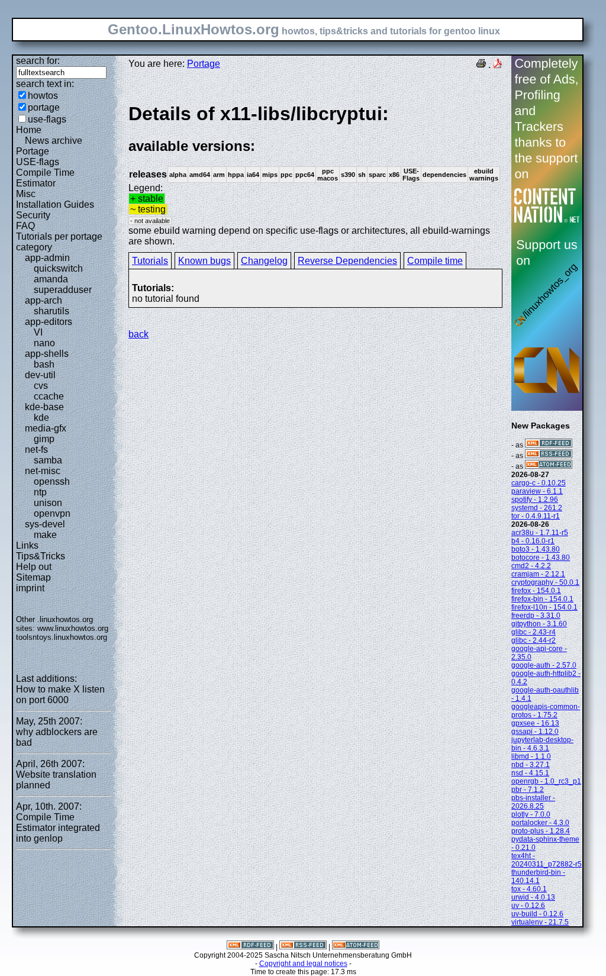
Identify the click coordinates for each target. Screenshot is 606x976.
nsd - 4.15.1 (530, 773)
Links (27, 545)
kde (41, 418)
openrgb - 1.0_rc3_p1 (546, 781)
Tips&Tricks (40, 556)
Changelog (264, 261)
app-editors (48, 322)
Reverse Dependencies (347, 261)
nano (44, 343)
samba (48, 460)
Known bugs (204, 261)
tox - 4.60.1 (529, 889)
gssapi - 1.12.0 (535, 731)
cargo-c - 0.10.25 (538, 483)
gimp (44, 439)
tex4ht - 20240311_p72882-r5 (546, 860)
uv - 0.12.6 (528, 905)
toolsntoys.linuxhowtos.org (61, 637)
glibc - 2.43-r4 (533, 632)
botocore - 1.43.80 (540, 557)
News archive (53, 141)
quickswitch (58, 268)
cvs (41, 386)
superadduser (63, 290)
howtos (43, 96)
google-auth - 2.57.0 (543, 665)
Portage (32, 151)
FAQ (25, 226)
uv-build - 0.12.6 (537, 914)
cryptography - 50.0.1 (545, 582)
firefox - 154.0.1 (536, 591)
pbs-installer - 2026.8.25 (533, 802)
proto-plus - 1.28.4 (540, 831)
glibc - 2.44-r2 (533, 640)
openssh (52, 481)
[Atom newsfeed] (548, 466)
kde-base (44, 407)
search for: (38, 61)
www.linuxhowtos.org (72, 628)
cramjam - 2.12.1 (538, 574)
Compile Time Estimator (45, 178)
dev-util (40, 375)
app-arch (43, 300)
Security (33, 215)
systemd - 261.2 (536, 508)
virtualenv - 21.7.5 (540, 922)
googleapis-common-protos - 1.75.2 (545, 711)
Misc (26, 194)
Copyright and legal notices (303, 963)
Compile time (435, 261)
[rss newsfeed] (548, 456)
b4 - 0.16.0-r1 (533, 541)
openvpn (52, 513)
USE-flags (37, 162)
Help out (33, 567)
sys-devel (45, 524)
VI (38, 332)
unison (48, 503)
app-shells (47, 354)
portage (44, 107)
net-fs (36, 449)
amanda (51, 279)
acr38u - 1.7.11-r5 (539, 533)
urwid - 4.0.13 (533, 897)
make (45, 535)
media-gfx (45, 428)
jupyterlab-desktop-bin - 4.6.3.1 (542, 744)
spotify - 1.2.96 (534, 499)
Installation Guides (55, 204)
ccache (49, 396)
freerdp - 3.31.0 (535, 615)
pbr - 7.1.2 (527, 789)
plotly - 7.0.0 (530, 814)
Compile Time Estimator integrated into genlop (58, 827)
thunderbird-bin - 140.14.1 (538, 876)
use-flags (47, 119)
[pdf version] (497, 65)
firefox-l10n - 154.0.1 (544, 607)
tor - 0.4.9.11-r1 (535, 516)
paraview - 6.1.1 (537, 491)
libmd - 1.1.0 (531, 756)
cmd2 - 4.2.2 (531, 566)
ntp (40, 492)
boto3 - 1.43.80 (535, 549)
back (138, 334)
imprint (30, 588)
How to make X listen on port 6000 (60, 694)
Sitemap (33, 577)
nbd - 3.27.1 (530, 765)
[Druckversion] (481, 65)
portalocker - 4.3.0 (540, 823)
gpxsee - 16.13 (535, 723)
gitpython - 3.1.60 (539, 624)
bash (44, 364)
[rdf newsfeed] (548, 445)
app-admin (47, 258)
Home (28, 130)
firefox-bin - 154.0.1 (542, 599)
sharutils (51, 311)
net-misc (42, 471)
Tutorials (150, 261)
